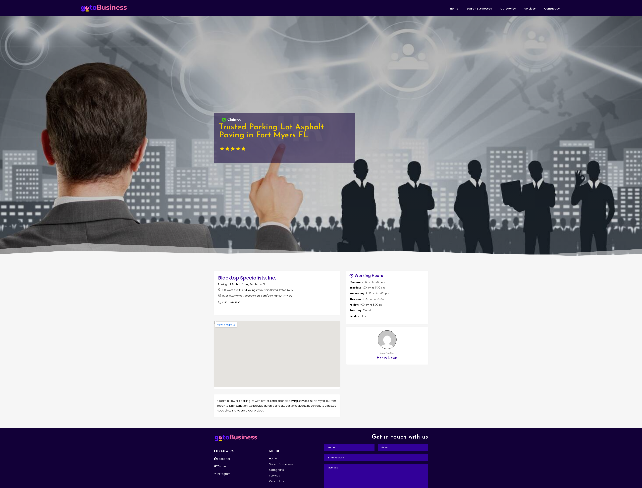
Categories (508, 9)
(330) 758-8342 (231, 302)
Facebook (223, 459)
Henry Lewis (387, 358)
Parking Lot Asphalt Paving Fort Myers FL (241, 284)
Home (454, 9)
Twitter (221, 466)
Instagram (223, 474)
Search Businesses (479, 9)
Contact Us (552, 9)
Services (530, 9)
